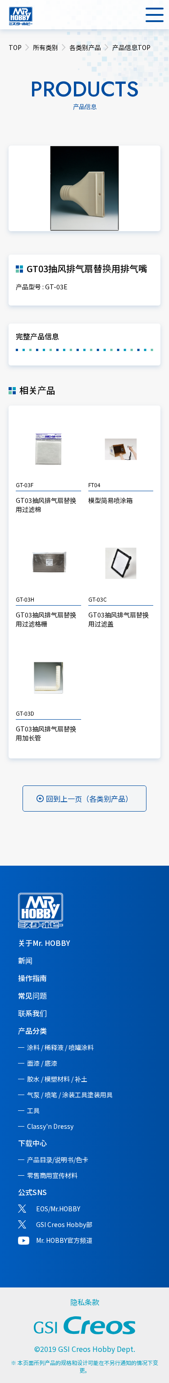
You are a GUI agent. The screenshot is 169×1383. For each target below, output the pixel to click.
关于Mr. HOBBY (44, 942)
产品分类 (32, 1030)
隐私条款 (84, 1301)
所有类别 (45, 47)
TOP (15, 47)
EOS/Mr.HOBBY (58, 1208)
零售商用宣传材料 (52, 1175)
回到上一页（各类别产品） (89, 798)
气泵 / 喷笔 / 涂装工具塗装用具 (70, 1094)
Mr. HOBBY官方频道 (64, 1240)
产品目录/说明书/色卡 (57, 1159)
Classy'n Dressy (50, 1126)
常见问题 (32, 995)
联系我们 (32, 1013)
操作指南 (32, 977)
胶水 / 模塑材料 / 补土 (57, 1078)
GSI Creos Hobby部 (64, 1224)
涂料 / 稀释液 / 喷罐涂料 (60, 1047)
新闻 (25, 960)
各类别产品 (85, 47)
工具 (33, 1110)
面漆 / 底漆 (42, 1063)
